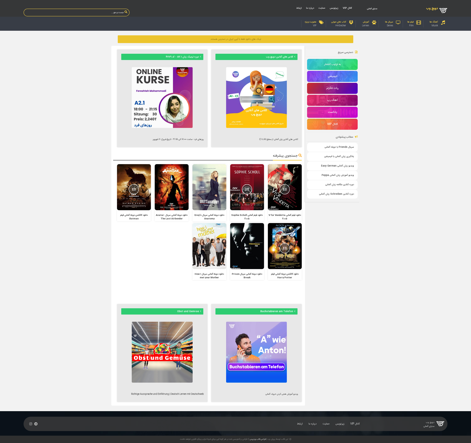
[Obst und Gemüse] (162, 382)
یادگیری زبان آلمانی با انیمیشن (339, 156)
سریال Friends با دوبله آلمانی (339, 147)
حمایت (321, 8)
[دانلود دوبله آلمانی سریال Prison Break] (247, 268)
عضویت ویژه (310, 22)
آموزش (366, 22)
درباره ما (310, 8)
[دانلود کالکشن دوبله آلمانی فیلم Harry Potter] (285, 268)
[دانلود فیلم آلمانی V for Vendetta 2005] (285, 209)
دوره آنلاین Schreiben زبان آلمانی (336, 194)
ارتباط (299, 8)
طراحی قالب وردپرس (258, 439)
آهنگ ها (434, 22)
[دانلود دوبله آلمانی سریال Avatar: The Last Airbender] (172, 209)
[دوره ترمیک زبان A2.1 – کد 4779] (162, 127)
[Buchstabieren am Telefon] (256, 382)
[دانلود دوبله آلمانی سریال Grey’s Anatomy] (209, 209)
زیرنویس (334, 8)
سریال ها (389, 22)
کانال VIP (347, 8)
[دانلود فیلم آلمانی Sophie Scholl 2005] (247, 209)
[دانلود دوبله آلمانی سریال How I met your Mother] (209, 268)
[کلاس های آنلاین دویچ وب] (256, 127)
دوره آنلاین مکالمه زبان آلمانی (339, 185)
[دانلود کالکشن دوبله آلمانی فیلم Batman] (134, 209)
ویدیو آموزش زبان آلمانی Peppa (338, 175)
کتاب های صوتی (338, 22)
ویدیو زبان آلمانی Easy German (337, 166)
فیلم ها (410, 22)
